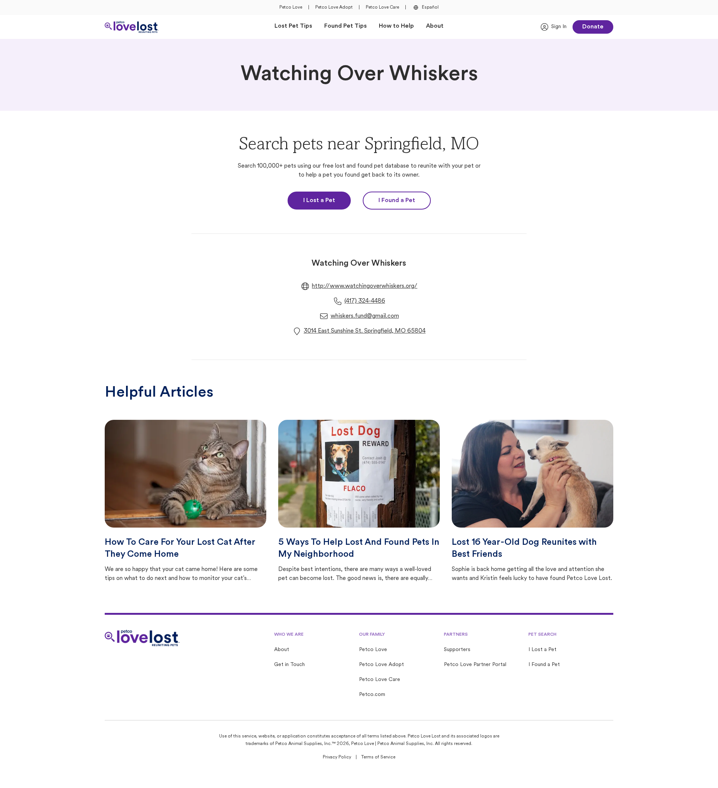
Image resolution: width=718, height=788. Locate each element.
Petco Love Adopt (334, 7)
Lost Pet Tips (293, 26)
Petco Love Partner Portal (475, 665)
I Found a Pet (396, 201)
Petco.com (372, 694)
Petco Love (290, 7)
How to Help (396, 26)
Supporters (457, 650)
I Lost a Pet (319, 201)
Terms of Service (378, 757)
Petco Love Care (382, 7)
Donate (593, 27)
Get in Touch (289, 665)
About (435, 26)
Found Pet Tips (345, 26)
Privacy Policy (337, 757)
